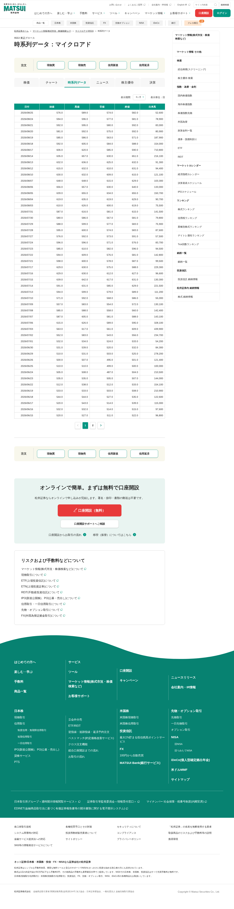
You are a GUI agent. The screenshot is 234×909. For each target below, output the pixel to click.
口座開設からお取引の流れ (65, 534)
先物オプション (122, 23)
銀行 (173, 23)
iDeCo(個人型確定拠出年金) (190, 760)
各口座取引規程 (22, 826)
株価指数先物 (185, 113)
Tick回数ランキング (188, 244)
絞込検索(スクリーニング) (192, 69)
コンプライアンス (126, 832)
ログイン (222, 12)
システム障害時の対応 (26, 832)
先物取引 (176, 717)
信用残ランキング (187, 218)
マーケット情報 (154, 13)
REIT (180, 156)
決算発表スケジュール (190, 183)
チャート (52, 82)
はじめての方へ (43, 13)
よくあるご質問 (135, 5)
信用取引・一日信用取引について (41, 604)
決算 (153, 82)
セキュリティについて (129, 826)
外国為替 (182, 121)
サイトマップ (180, 779)
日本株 (57, 23)
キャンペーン (132, 13)
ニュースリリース (183, 677)
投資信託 (90, 23)
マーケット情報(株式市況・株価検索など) (192, 37)
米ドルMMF (179, 769)
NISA (141, 23)
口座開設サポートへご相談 (89, 523)
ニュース (102, 82)
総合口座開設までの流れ (83, 750)
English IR (182, 5)
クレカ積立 (193, 23)
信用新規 (113, 65)
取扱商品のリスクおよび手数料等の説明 (190, 832)
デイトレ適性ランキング (191, 235)
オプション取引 (180, 729)
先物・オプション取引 (186, 711)
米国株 (73, 23)
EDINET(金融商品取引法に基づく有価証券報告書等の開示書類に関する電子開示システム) (69, 808)
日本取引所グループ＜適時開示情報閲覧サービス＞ (45, 801)
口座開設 (204, 12)
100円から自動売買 (132, 755)
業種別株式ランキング (190, 226)
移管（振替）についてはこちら (112, 534)
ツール (113, 13)
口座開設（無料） (92, 510)
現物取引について (32, 574)
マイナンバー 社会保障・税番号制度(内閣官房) (175, 801)
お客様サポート (179, 13)
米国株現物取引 (129, 717)
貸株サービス (22, 755)
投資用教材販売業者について (81, 832)
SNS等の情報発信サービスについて (33, 845)
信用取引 (19, 723)
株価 (26, 82)
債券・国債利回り (187, 139)
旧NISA (178, 744)
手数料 (83, 13)
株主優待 (127, 82)
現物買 (51, 65)
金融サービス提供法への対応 (29, 839)
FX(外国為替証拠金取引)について (41, 615)
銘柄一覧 (182, 261)
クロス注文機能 (78, 744)
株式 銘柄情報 (185, 296)
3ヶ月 (138, 97)
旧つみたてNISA (183, 750)
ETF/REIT (74, 725)
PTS (17, 761)
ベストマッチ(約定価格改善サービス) (91, 738)
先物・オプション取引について (40, 609)
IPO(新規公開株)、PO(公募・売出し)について (49, 598)
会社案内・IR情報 (160, 5)
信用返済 (144, 65)
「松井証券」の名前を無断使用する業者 (190, 826)
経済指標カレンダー (188, 174)
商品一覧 (40, 23)
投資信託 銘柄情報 (188, 279)
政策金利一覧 (185, 130)
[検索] (215, 5)
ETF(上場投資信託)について (38, 580)
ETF (180, 148)
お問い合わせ (115, 5)
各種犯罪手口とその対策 (79, 826)
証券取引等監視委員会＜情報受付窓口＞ (112, 801)
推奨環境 (173, 839)
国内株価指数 (185, 95)
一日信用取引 (25, 743)
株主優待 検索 (185, 78)
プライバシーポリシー (129, 839)
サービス (97, 13)
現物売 (82, 65)
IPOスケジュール (187, 191)
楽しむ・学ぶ (64, 13)
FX (104, 23)
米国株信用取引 (129, 723)
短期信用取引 (25, 736)
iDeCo (156, 23)
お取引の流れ (76, 756)
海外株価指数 (185, 104)
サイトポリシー (74, 839)
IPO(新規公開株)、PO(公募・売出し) (36, 749)
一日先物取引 (179, 723)
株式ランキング (186, 209)
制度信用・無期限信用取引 (32, 730)
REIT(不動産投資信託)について (40, 592)
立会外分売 (75, 719)
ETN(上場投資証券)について (38, 586)
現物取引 (19, 717)
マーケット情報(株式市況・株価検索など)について (52, 569)
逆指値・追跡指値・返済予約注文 (88, 731)
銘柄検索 (225, 5)
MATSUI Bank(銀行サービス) (140, 763)
